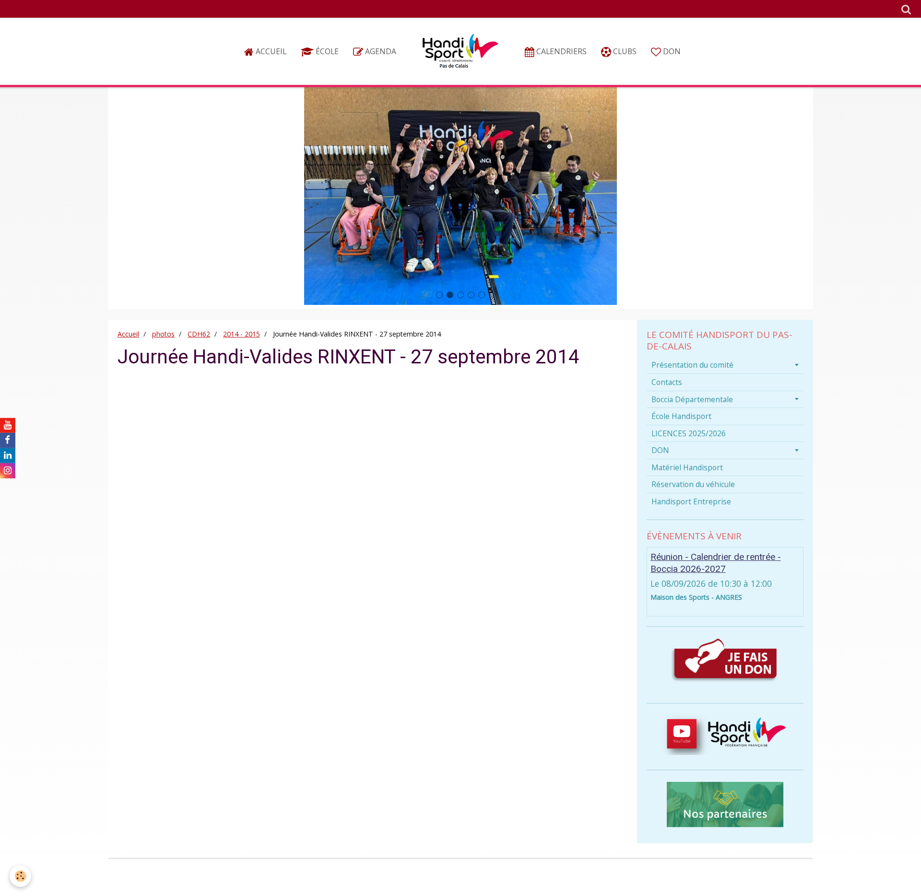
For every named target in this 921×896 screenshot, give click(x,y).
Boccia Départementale (692, 399)
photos (163, 333)
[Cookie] (20, 876)
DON (671, 51)
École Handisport (681, 416)
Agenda (379, 51)
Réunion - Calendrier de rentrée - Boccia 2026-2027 (715, 562)
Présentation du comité (692, 365)
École (326, 51)
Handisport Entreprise (691, 501)
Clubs (624, 51)
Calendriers (560, 51)
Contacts (666, 382)
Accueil (270, 51)
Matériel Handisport (687, 467)
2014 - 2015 (241, 333)
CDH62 (199, 333)
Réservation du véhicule (693, 484)
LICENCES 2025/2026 (688, 433)
